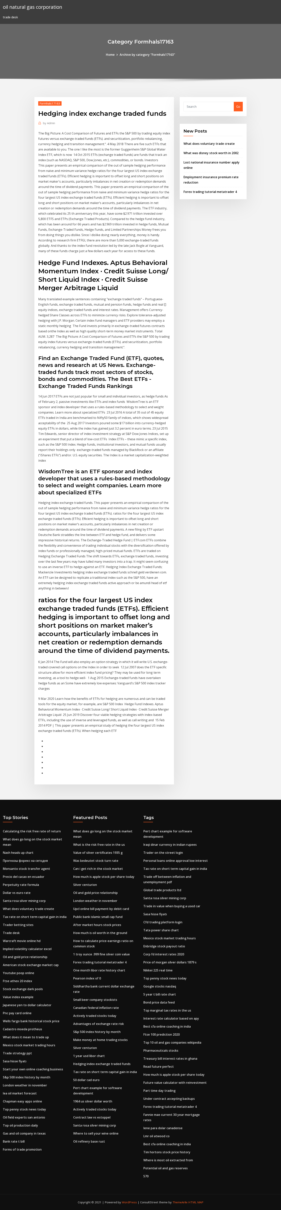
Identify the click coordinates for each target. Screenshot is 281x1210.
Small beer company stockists (95, 1000)
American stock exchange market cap (31, 965)
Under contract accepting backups (169, 1099)
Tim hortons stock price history (166, 1152)
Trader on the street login (163, 853)
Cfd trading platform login (162, 922)
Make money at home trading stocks (100, 1040)
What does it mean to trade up (26, 1037)
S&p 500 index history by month (26, 1077)
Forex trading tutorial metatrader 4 (210, 192)
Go (238, 106)
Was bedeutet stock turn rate (95, 861)
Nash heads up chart (18, 853)
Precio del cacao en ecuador (23, 877)
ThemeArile (180, 1202)
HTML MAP (195, 1202)
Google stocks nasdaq (159, 986)
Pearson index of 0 (87, 978)
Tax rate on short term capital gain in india (35, 917)
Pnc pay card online (17, 1013)
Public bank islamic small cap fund (98, 917)
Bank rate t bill (14, 1141)
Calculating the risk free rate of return (32, 831)
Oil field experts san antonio (24, 1117)
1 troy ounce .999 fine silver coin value (101, 954)
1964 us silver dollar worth (92, 1101)
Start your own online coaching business (33, 1069)
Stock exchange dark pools (23, 989)
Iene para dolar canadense (163, 1128)
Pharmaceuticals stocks (160, 1050)
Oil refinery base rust (89, 1141)
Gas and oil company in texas (24, 1133)
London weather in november (25, 1085)
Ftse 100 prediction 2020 (161, 1034)
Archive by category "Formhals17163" (147, 55)
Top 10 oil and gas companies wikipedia (172, 1042)
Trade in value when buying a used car (171, 906)
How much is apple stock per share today (103, 877)
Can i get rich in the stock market (98, 869)
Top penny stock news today (24, 1109)
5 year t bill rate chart (159, 994)
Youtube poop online (18, 973)
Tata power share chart (161, 930)
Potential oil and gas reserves (165, 1168)
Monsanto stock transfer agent (26, 869)
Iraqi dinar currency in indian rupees (170, 845)
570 (146, 1176)
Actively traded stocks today (94, 1016)
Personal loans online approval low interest (175, 861)
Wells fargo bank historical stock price (31, 1021)
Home (110, 55)
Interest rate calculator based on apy (171, 1018)
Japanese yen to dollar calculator (27, 1005)
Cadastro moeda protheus (22, 1029)
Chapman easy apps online (22, 1101)
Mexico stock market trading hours (29, 1045)
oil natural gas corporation (32, 7)
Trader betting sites (18, 925)
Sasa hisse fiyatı (14, 1061)
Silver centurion (85, 885)
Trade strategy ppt (17, 1053)
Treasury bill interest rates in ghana (170, 1058)
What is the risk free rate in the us (99, 845)
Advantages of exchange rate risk (98, 1024)
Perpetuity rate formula (21, 885)
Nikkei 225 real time (158, 970)
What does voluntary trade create (209, 144)
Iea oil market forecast (20, 1093)
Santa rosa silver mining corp (24, 901)
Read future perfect (158, 1066)
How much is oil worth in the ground (100, 933)
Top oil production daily (20, 1125)
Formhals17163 (50, 103)
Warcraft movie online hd (22, 941)
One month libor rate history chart (99, 970)
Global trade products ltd (162, 890)
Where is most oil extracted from (168, 1160)
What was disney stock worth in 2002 (211, 153)
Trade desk (11, 933)
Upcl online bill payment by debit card (101, 909)
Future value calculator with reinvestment (175, 1083)
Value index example (18, 997)
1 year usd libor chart (89, 1056)
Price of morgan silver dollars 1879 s (170, 962)
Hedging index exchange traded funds (102, 1064)
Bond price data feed (159, 1002)
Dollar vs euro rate (17, 893)
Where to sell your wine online (96, 1133)
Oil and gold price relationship (25, 957)
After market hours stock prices (97, 925)
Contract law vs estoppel (91, 1117)
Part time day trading (159, 1091)
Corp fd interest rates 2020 (163, 954)
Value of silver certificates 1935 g (98, 853)
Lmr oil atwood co (156, 1136)
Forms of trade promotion (22, 1149)
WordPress (129, 1202)
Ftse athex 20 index (17, 981)
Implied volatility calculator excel (27, 949)
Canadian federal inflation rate (96, 1008)
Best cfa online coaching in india (167, 1026)
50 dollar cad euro (86, 1080)
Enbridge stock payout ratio (164, 946)
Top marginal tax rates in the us (167, 1010)
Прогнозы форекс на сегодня (25, 861)
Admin (49, 123)
